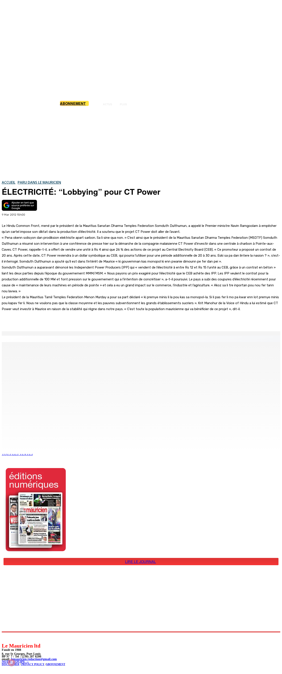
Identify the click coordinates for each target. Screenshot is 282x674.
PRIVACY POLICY (33, 664)
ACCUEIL (8, 182)
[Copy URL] (77, 320)
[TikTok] (35, 637)
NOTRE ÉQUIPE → (15, 661)
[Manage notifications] (11, 662)
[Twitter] (61, 320)
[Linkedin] (25, 637)
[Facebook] (46, 320)
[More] (93, 320)
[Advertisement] (141, 143)
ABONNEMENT (55, 664)
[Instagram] (15, 637)
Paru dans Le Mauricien (39, 182)
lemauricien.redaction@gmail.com (34, 659)
